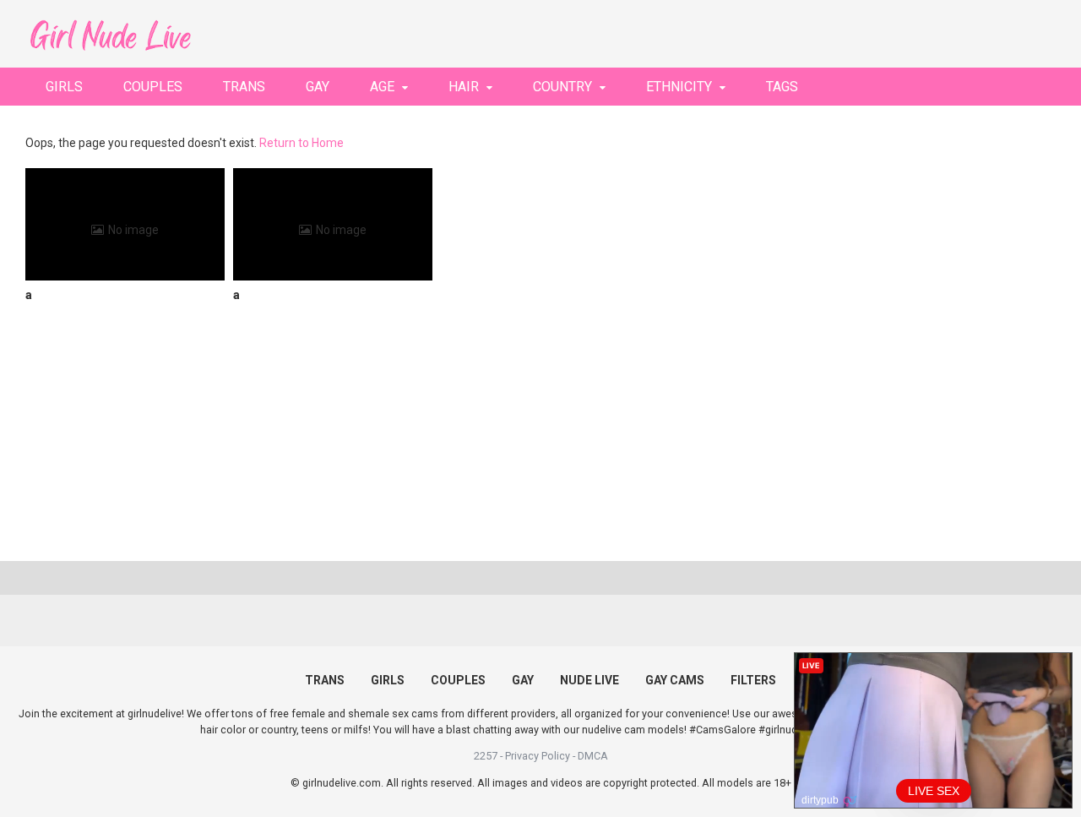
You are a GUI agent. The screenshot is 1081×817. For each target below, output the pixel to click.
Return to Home (301, 143)
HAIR (463, 87)
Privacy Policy (537, 755)
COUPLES (152, 87)
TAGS (782, 87)
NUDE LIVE (589, 680)
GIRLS (64, 87)
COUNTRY (562, 87)
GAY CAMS (674, 680)
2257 (485, 755)
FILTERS (753, 680)
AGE (382, 87)
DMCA (593, 755)
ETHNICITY (679, 87)
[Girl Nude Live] (109, 33)
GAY (317, 87)
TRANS (244, 87)
